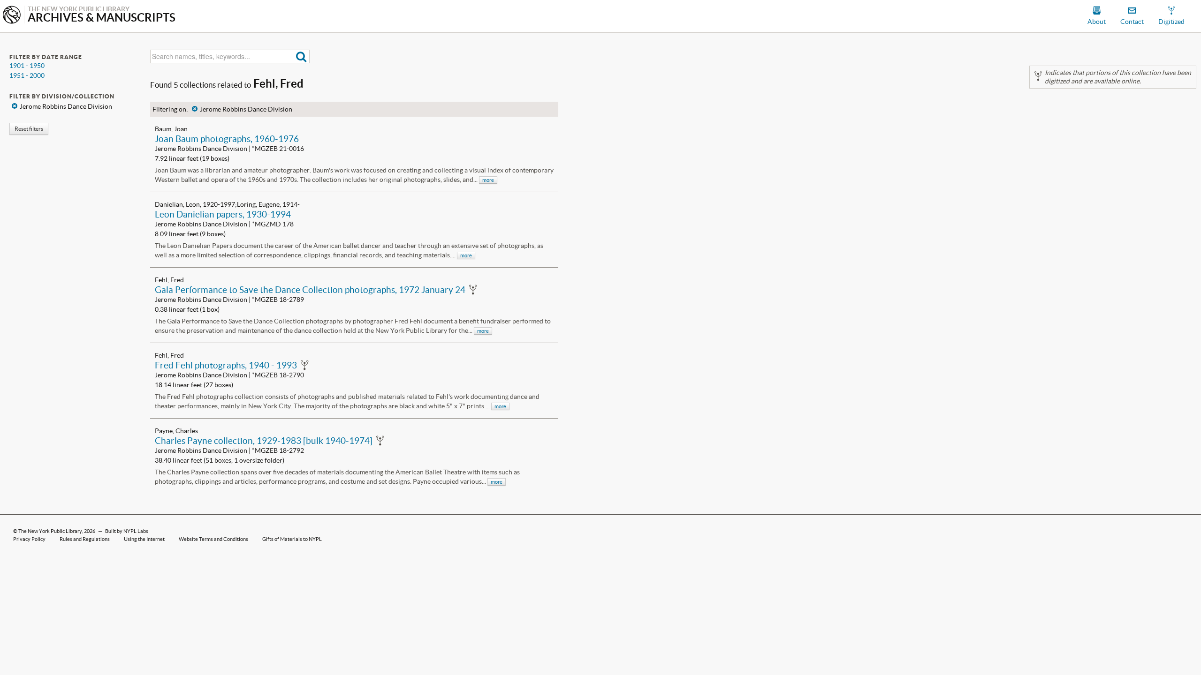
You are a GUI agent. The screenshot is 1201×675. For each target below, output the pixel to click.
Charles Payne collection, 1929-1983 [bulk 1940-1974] (263, 440)
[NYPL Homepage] (12, 16)
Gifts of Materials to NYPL (292, 539)
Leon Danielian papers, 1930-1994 (223, 214)
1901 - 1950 (27, 65)
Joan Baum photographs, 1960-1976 (227, 139)
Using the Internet (144, 539)
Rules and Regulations (85, 539)
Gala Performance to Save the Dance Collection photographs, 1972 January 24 (310, 290)
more (488, 180)
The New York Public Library (50, 531)
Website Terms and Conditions (213, 539)
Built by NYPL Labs (126, 531)
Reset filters (29, 129)
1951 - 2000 (27, 75)
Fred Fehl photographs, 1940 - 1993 (226, 365)
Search (301, 56)
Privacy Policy (29, 539)
